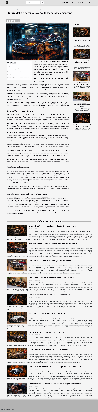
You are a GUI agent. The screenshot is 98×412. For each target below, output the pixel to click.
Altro (89, 2)
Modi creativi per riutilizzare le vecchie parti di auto (82, 104)
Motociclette (81, 2)
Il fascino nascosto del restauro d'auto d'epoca (48, 349)
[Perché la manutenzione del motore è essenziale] (81, 118)
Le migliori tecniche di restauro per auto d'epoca (82, 83)
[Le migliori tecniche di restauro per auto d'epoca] (81, 76)
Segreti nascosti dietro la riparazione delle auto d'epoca (82, 62)
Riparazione (65, 2)
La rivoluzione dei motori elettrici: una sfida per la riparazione (55, 384)
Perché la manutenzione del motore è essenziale (82, 125)
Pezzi (73, 2)
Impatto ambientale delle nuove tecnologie (18, 77)
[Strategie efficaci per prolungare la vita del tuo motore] (81, 32)
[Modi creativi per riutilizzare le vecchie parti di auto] (81, 96)
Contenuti (12, 63)
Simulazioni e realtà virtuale (14, 71)
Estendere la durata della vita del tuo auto (47, 313)
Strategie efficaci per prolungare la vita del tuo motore (82, 40)
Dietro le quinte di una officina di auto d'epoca (48, 332)
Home (7, 9)
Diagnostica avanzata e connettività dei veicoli (19, 66)
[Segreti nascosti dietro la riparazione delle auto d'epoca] (81, 54)
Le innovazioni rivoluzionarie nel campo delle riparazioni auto (56, 366)
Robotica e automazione (13, 74)
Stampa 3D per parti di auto (14, 69)
